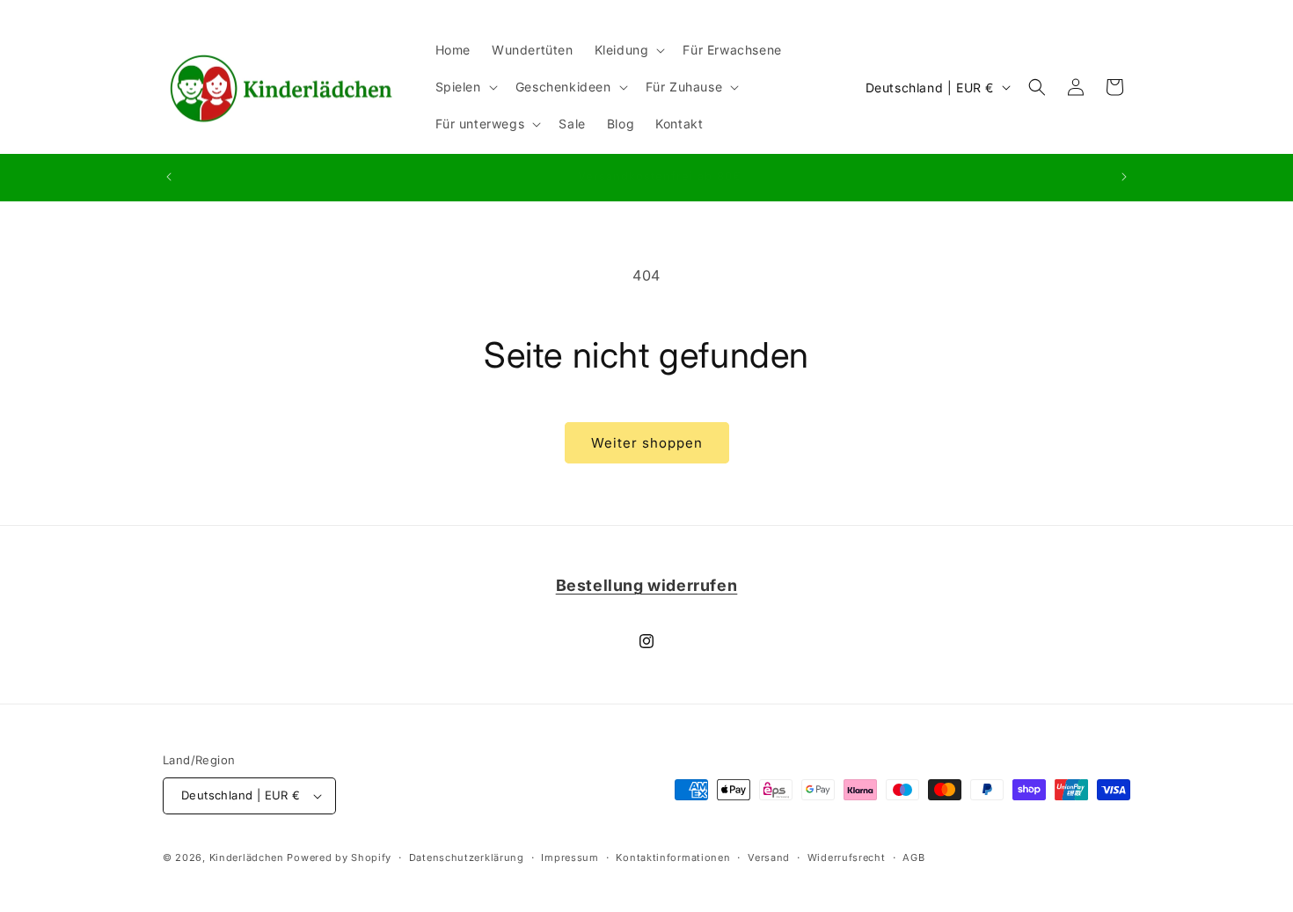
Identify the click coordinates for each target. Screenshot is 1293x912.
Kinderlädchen (246, 857)
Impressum (569, 857)
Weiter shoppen (647, 442)
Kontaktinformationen (673, 857)
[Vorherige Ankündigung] (169, 176)
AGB (913, 857)
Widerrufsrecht (846, 857)
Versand (769, 857)
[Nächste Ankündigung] (1124, 176)
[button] (628, 50)
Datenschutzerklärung (466, 857)
